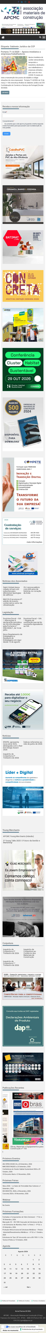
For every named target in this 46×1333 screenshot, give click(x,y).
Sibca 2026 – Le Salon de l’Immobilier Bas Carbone (20, 1186)
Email (5, 112)
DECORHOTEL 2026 (9, 1191)
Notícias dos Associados (15, 581)
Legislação (8, 612)
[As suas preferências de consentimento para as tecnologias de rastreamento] (31, 1329)
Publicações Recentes (13, 1088)
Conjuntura (8, 943)
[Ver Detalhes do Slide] (23, 25)
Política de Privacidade (8, 1301)
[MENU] (43, 37)
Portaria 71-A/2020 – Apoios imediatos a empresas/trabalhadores (21, 53)
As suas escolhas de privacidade (22, 1327)
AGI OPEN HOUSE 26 (10, 1164)
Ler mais (5, 92)
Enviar (6, 134)
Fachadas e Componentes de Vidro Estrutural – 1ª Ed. (22, 1217)
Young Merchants (11, 830)
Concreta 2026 (8, 1194)
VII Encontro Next (9, 1174)
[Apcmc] (3, 37)
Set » (29, 1287)
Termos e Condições (39, 1301)
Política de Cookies (24, 1301)
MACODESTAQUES (9, 1167)
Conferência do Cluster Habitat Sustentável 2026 (20, 1169)
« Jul (5, 1287)
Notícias (7, 736)
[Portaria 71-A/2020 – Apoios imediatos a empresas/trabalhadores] (14, 57)
